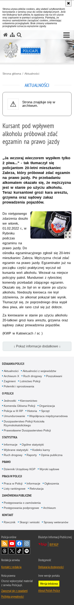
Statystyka (9, 437)
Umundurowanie (14, 416)
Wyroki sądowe (49, 469)
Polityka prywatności (12, 596)
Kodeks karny (41, 449)
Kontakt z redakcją (11, 567)
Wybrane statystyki (16, 449)
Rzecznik (9, 522)
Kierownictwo (28, 400)
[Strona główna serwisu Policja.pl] (5, 34)
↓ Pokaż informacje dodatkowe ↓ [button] (37, 346)
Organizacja (47, 405)
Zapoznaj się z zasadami (14, 591)
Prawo (6, 462)
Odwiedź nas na (12, 543)
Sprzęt (45, 411)
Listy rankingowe (14, 488)
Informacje (10, 444)
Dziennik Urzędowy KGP (19, 469)
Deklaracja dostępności (51, 567)
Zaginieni (10, 381)
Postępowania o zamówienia (22, 502)
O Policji (8, 393)
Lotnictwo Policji (30, 381)
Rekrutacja (37, 488)
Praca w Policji (12, 476)
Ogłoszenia (51, 483)
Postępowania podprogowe (21, 507)
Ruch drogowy (32, 376)
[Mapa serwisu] (12, 34)
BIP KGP (54, 544)
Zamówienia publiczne (17, 495)
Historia (32, 411)
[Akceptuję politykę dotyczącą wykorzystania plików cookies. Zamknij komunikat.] (68, 3)
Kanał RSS (4, 543)
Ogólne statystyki (33, 444)
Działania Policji (13, 364)
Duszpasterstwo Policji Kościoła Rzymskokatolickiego (24, 423)
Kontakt (7, 515)
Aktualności (31, 73)
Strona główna (11, 73)
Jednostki (10, 400)
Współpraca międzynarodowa (48, 416)
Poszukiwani (54, 376)
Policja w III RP (13, 411)
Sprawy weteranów (56, 522)
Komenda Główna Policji (19, 405)
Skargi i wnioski (29, 522)
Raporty (32, 455)
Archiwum (49, 507)
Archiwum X (11, 376)
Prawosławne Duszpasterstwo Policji (27, 430)
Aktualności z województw (39, 371)
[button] (66, 35)
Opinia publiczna (51, 455)
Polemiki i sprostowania (19, 386)
